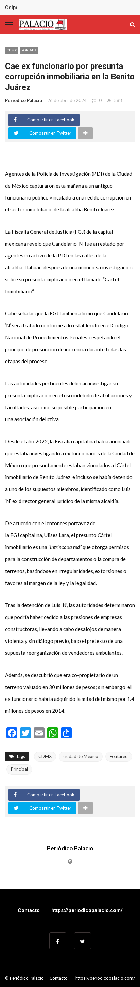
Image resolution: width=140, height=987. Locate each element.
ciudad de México (80, 756)
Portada (29, 50)
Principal (19, 769)
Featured (119, 756)
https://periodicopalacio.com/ (87, 910)
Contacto (29, 910)
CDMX (12, 50)
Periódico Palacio (23, 100)
